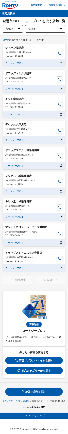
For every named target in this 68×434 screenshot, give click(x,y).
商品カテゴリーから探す (36, 370)
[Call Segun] (60, 54)
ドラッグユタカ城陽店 (18, 73)
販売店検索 (8, 401)
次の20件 (48, 279)
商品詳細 (34, 324)
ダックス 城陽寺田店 (18, 175)
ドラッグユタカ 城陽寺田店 (22, 150)
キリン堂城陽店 (14, 98)
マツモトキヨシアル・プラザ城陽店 (26, 227)
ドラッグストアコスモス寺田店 (23, 252)
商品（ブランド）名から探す (36, 360)
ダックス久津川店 (15, 124)
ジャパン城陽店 (14, 47)
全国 (18, 401)
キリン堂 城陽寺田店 (18, 201)
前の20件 (20, 279)
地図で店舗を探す (35, 391)
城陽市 (32, 28)
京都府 (26, 401)
